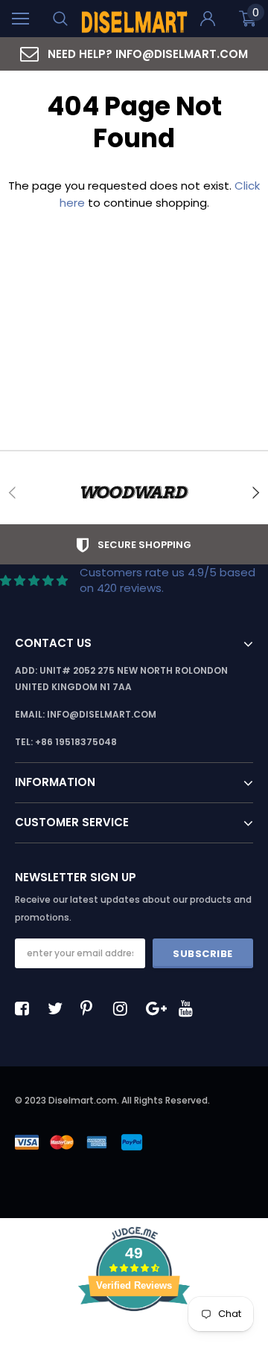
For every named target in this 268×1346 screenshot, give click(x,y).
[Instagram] (124, 1008)
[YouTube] (190, 1008)
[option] (134, 54)
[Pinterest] (91, 1008)
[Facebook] (26, 1008)
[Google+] (157, 1008)
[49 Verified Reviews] (134, 1337)
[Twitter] (59, 1008)
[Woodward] (134, 492)
